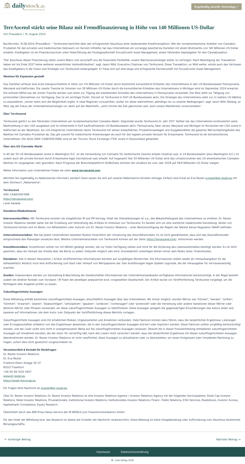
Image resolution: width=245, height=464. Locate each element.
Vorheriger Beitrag (17, 439)
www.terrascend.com (86, 170)
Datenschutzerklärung (134, 452)
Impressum (103, 452)
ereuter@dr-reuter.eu (54, 388)
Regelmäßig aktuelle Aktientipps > (216, 6)
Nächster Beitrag (228, 439)
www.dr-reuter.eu (14, 376)
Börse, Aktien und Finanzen (34, 10)
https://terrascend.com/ (18, 198)
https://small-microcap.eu (19, 380)
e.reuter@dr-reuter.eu (218, 178)
